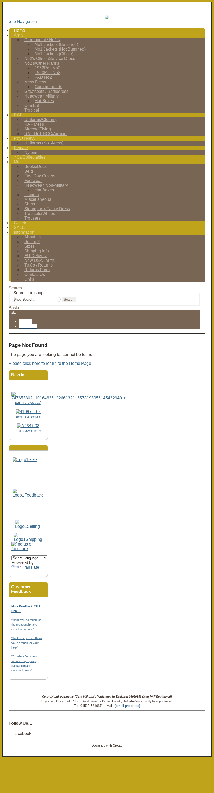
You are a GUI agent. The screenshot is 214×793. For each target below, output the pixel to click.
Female (21, 148)
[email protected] (127, 706)
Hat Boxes (44, 101)
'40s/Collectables (30, 157)
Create (117, 745)
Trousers (32, 218)
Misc (18, 162)
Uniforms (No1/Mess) (43, 143)
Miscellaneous (37, 199)
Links (29, 279)
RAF (18, 115)
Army (18, 35)
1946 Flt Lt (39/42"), (28, 416)
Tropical (31, 110)
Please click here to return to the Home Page (50, 363)
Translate (30, 567)
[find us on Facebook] (28, 549)
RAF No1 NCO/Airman (45, 133)
